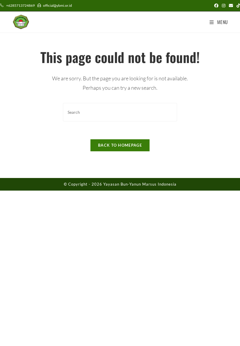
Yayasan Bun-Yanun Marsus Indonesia (139, 184)
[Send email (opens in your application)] (231, 6)
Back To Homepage (120, 145)
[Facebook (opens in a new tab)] (216, 6)
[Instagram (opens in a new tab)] (223, 6)
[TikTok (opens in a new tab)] (237, 6)
